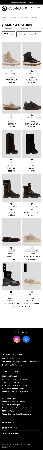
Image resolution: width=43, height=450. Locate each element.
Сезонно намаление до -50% (21, 2)
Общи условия (10, 428)
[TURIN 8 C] (31, 144)
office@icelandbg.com (16, 365)
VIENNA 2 (11, 256)
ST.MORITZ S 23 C (32, 212)
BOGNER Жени (24, 17)
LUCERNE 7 (11, 124)
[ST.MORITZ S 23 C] (31, 188)
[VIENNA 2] (11, 232)
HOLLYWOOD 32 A (32, 124)
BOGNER (12, 17)
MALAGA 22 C (32, 301)
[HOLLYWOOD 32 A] (31, 100)
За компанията (10, 433)
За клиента (8, 422)
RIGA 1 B (11, 212)
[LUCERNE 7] (11, 100)
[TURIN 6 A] (11, 276)
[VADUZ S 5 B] (11, 55)
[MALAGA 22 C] (31, 276)
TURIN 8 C (31, 168)
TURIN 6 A (11, 301)
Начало (5, 17)
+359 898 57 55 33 (13, 359)
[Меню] (38, 8)
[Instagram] (17, 339)
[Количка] (32, 8)
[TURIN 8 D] (11, 144)
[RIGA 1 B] (11, 188)
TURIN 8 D (11, 168)
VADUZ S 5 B (11, 80)
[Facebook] (26, 339)
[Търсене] (26, 8)
